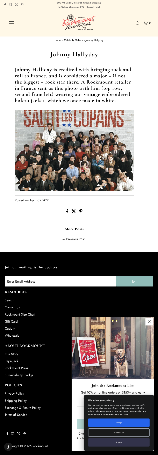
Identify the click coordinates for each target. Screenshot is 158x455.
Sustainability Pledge (19, 375)
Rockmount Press (16, 368)
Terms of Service (16, 414)
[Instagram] (10, 5)
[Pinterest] (22, 5)
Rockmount (40, 446)
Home (58, 40)
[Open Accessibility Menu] (8, 447)
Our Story (11, 354)
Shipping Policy (16, 400)
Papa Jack (11, 361)
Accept (119, 423)
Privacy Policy (14, 393)
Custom (10, 328)
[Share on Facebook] (67, 212)
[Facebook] (5, 5)
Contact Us (12, 307)
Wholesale (12, 335)
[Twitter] (16, 5)
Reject (119, 442)
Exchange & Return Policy (23, 407)
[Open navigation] (23, 23)
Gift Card (11, 321)
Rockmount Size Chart (20, 314)
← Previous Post (73, 239)
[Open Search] (137, 23)
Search (9, 300)
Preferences (119, 432)
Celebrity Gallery (73, 40)
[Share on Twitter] (74, 212)
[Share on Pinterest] (80, 212)
